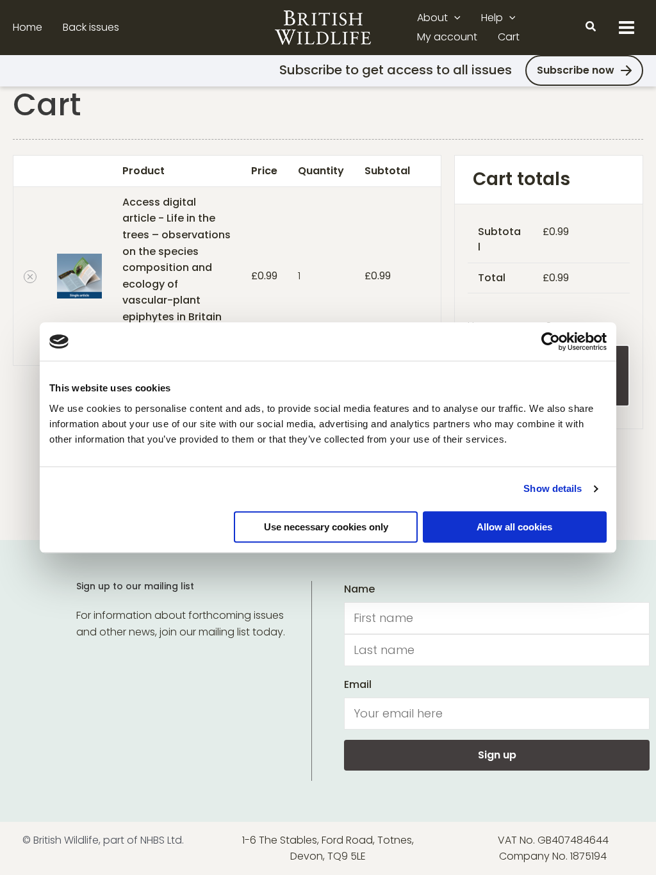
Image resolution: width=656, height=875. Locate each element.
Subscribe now (575, 70)
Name (359, 589)
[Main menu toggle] (626, 28)
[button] (454, 18)
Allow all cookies (514, 526)
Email (358, 684)
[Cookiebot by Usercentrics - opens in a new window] (551, 341)
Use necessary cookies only (326, 526)
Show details (552, 488)
